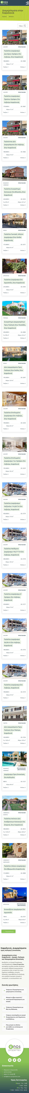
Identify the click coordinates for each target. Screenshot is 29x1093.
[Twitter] (14, 1060)
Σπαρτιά (5, 814)
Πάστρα (5, 723)
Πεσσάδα (5, 318)
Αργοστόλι (6, 275)
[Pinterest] (19, 1060)
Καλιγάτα (5, 768)
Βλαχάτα (5, 183)
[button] (14, 990)
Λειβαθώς (5, 185)
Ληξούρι (5, 47)
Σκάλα (5, 230)
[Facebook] (10, 1060)
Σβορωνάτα (6, 862)
